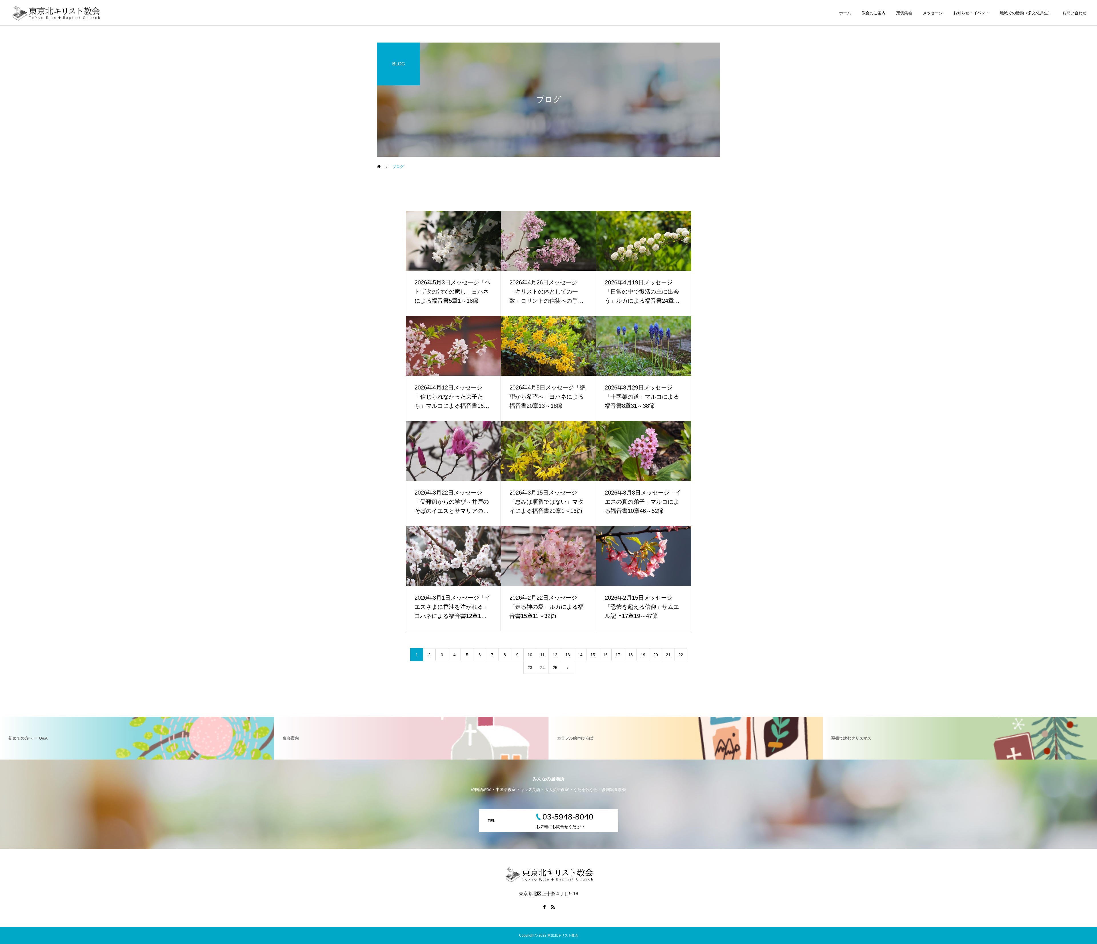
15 (592, 654)
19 (643, 654)
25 (555, 667)
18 (630, 654)
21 (668, 654)
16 (605, 654)
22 (680, 654)
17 (618, 654)
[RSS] (553, 907)
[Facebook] (544, 907)
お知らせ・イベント (971, 13)
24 (542, 667)
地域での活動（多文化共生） (1026, 13)
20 (655, 654)
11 (542, 654)
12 (555, 654)
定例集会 (904, 13)
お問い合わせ (1074, 13)
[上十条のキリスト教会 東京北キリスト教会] (56, 13)
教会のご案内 (874, 13)
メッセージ (933, 13)
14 (580, 654)
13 (567, 654)
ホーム (845, 13)
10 (530, 654)
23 (530, 667)
